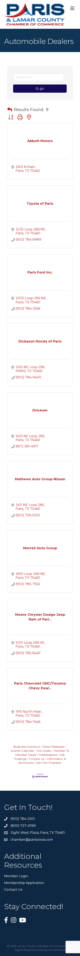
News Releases (53, 746)
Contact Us (36, 758)
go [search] (42, 88)
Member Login (16, 876)
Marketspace (48, 754)
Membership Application (24, 883)
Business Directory (26, 746)
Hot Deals (44, 750)
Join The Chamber (48, 762)
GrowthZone (56, 950)
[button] (9, 109)
